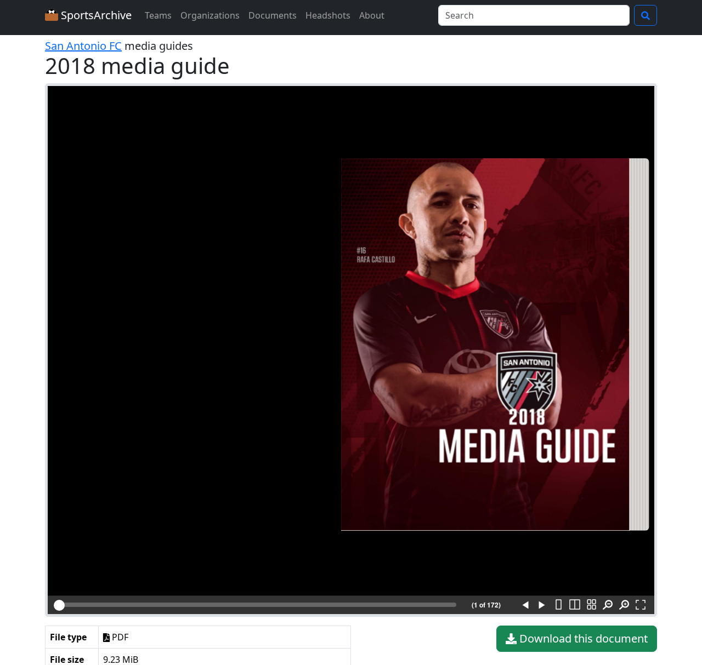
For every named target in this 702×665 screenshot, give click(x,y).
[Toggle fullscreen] (640, 605)
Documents (272, 15)
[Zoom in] (624, 605)
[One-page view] (558, 605)
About (371, 15)
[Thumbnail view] (591, 605)
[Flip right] (542, 605)
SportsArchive (95, 15)
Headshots (327, 15)
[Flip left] (525, 605)
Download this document (582, 638)
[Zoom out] (607, 605)
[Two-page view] (575, 605)
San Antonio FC (83, 45)
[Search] (645, 15)
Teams (158, 15)
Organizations (210, 15)
